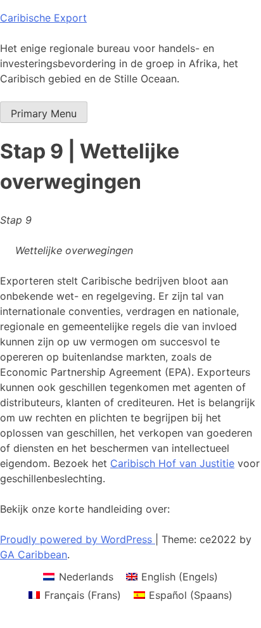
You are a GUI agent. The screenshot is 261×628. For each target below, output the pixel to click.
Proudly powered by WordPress (77, 539)
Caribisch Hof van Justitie (172, 463)
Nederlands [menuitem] (86, 576)
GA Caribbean (33, 554)
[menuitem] (78, 576)
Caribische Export (43, 17)
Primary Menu (44, 113)
